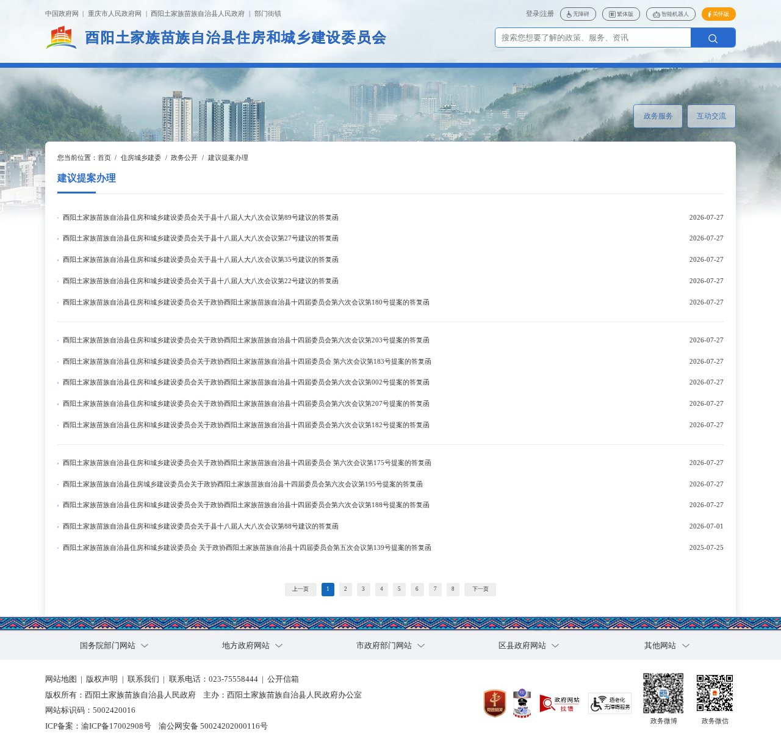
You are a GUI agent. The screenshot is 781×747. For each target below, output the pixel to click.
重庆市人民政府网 (115, 13)
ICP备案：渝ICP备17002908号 (98, 726)
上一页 (300, 589)
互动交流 (711, 116)
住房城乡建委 (141, 157)
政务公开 (184, 157)
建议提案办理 (228, 157)
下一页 (480, 589)
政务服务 (658, 116)
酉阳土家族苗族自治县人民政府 (198, 13)
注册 (547, 13)
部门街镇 (267, 13)
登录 (532, 13)
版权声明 (102, 679)
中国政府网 (62, 13)
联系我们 (143, 679)
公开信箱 (283, 679)
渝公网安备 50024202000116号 (213, 726)
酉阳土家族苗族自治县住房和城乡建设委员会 (236, 37)
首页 (104, 157)
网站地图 (61, 679)
